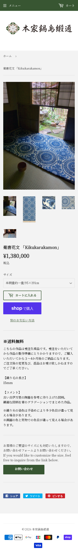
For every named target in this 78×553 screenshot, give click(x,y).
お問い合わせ (24, 469)
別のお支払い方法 (22, 320)
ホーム (7, 56)
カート (70, 5)
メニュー (15, 5)
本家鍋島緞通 (40, 529)
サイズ (7, 274)
